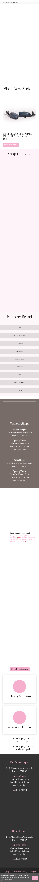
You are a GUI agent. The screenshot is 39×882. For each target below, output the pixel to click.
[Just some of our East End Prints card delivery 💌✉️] (19, 615)
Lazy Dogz (19, 343)
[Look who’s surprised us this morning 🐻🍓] (19, 656)
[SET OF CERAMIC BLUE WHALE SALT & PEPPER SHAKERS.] (19, 114)
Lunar (19, 327)
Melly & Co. (19, 367)
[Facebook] (26, 2)
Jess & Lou (19, 351)
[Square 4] (19, 292)
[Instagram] (22, 2)
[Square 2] (19, 216)
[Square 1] (19, 179)
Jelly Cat (19, 391)
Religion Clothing (19, 335)
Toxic (19, 375)
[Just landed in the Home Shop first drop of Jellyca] (19, 595)
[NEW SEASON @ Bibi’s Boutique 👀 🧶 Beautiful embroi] (19, 554)
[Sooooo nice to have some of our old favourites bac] (19, 575)
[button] (19, 17)
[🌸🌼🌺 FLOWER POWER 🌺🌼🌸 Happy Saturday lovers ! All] (19, 635)
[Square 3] (19, 256)
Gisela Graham (19, 359)
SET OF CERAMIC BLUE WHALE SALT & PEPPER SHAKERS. (17, 135)
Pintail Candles (19, 383)
